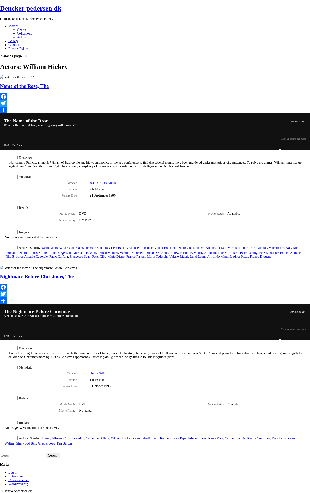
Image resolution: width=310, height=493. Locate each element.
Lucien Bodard (228, 253)
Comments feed (18, 480)
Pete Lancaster (268, 253)
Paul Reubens (162, 438)
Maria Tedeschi (157, 256)
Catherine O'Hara (97, 438)
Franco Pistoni (136, 256)
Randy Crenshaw (258, 438)
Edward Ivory (197, 438)
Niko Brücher (14, 256)
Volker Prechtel (164, 247)
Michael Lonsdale (141, 247)
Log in (12, 472)
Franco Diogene (260, 256)
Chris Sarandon (73, 438)
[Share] (155, 110)
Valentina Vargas (280, 247)
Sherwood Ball (26, 443)
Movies (13, 26)
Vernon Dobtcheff (132, 253)
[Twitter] (155, 103)
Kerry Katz (215, 438)
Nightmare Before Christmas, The (37, 276)
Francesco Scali (80, 256)
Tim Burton (64, 443)
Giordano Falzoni (84, 253)
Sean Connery (51, 247)
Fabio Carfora (58, 256)
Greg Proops (46, 443)
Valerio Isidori (178, 256)
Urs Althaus (259, 247)
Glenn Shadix (142, 438)
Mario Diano (116, 256)
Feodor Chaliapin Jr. (190, 247)
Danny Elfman (52, 438)
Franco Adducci (290, 253)
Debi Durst (279, 438)
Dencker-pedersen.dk (30, 8)
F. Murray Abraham (203, 253)
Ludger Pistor (239, 256)
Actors (21, 37)
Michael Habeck (238, 247)
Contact (13, 45)
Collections (24, 33)
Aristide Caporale (36, 256)
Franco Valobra (108, 253)
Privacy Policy (18, 48)
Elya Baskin (119, 247)
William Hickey (215, 247)
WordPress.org (18, 484)
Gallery (13, 41)
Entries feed (16, 476)
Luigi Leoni (198, 256)
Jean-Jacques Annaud (104, 183)
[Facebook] (155, 96)
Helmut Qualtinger (97, 247)
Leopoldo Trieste (28, 253)
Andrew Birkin (178, 253)
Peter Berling (248, 253)
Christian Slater (73, 247)
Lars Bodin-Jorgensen (56, 253)
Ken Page (179, 438)
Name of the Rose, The (24, 86)
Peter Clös (99, 256)
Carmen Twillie (235, 438)
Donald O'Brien (156, 253)
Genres (21, 29)
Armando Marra (218, 256)
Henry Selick (98, 373)
